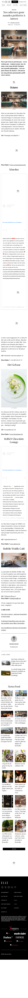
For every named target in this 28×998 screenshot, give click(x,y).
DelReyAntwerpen (21, 518)
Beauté (9, 5)
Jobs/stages (17, 892)
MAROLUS (19, 307)
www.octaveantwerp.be (18, 165)
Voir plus (14, 849)
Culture (15, 5)
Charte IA (4, 911)
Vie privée (4, 908)
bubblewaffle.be (15, 598)
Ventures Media (5, 904)
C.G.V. (15, 904)
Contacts (4, 900)
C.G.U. (15, 900)
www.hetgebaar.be (16, 434)
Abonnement (5, 892)
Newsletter (22, 1)
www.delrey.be (15, 544)
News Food (14, 686)
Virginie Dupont (15, 22)
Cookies (16, 908)
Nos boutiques (18, 896)
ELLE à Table (23, 5)
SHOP (15, 1)
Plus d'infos (12, 921)
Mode (3, 5)
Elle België (4, 896)
